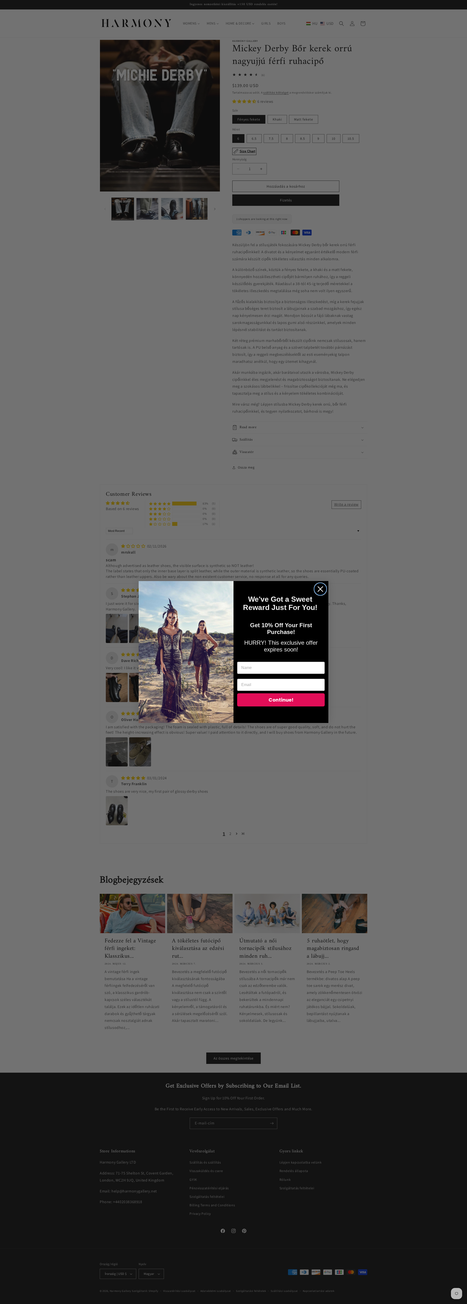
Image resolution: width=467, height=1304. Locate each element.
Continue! (281, 699)
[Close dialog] (320, 589)
